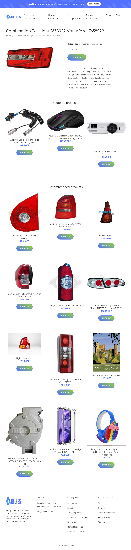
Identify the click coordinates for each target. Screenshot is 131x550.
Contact (101, 508)
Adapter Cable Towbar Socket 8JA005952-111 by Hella (24, 141)
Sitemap (101, 522)
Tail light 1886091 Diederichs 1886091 (65, 305)
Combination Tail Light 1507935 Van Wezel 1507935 (24, 295)
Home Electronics (54, 17)
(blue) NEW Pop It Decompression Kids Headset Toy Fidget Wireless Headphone (106, 452)
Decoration (72, 522)
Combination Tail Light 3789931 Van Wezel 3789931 (65, 381)
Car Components (74, 17)
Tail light (98, 44)
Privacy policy (104, 517)
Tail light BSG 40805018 (24, 358)
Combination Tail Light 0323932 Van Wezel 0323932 (65, 225)
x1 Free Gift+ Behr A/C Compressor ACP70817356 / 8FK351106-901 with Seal (24, 461)
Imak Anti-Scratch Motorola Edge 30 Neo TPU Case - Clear (65, 450)
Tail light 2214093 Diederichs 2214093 (24, 237)
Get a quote (94, 4)
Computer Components (31, 17)
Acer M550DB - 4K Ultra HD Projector (106, 152)
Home (8, 35)
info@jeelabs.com (45, 511)
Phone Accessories (92, 17)
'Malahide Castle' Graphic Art (106, 375)
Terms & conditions (106, 512)
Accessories (73, 503)
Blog (108, 15)
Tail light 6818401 (106, 235)
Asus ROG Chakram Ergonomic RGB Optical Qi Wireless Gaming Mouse (65, 137)
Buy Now (77, 57)
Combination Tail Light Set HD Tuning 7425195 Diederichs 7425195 (106, 306)
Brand (119, 15)
